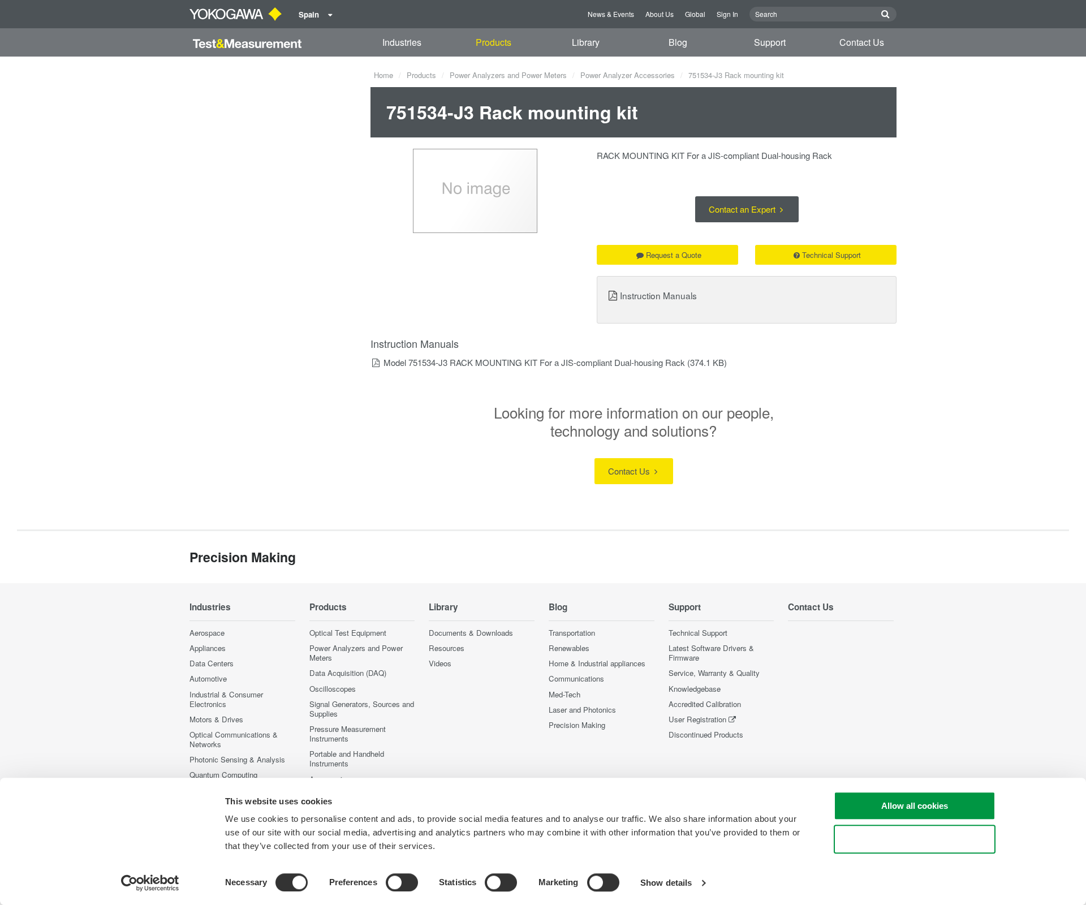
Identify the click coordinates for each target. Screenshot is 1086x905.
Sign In (727, 14)
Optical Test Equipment (347, 632)
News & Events (611, 14)
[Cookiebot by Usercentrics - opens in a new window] (150, 882)
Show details (666, 882)
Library (586, 42)
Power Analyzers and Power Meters (508, 75)
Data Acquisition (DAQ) (347, 672)
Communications (576, 678)
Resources (446, 648)
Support (770, 42)
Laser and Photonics (582, 709)
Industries (401, 42)
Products (493, 42)
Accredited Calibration (705, 704)
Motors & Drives (216, 719)
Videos (440, 663)
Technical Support (831, 254)
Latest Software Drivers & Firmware (711, 653)
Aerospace (207, 632)
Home (383, 75)
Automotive (208, 678)
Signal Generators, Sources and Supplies (361, 709)
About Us (659, 14)
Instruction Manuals (658, 295)
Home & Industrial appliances (597, 663)
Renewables (569, 648)
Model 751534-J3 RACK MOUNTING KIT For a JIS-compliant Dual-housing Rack (534, 362)
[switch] (402, 882)
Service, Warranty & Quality (714, 672)
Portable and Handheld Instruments (346, 758)
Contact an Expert (743, 209)
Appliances (207, 648)
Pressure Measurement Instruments (347, 733)
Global (695, 14)
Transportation (572, 632)
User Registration (697, 719)
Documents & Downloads (471, 632)
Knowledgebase (695, 688)
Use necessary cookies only (914, 839)
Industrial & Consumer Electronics (226, 699)
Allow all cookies (914, 806)
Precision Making (577, 724)
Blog (678, 42)
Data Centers (211, 663)
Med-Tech (564, 694)
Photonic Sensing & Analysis (237, 759)
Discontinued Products (706, 734)
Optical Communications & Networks (233, 739)
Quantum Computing (223, 774)
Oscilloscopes (332, 688)
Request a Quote (673, 254)
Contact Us (861, 42)
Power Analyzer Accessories (627, 75)
